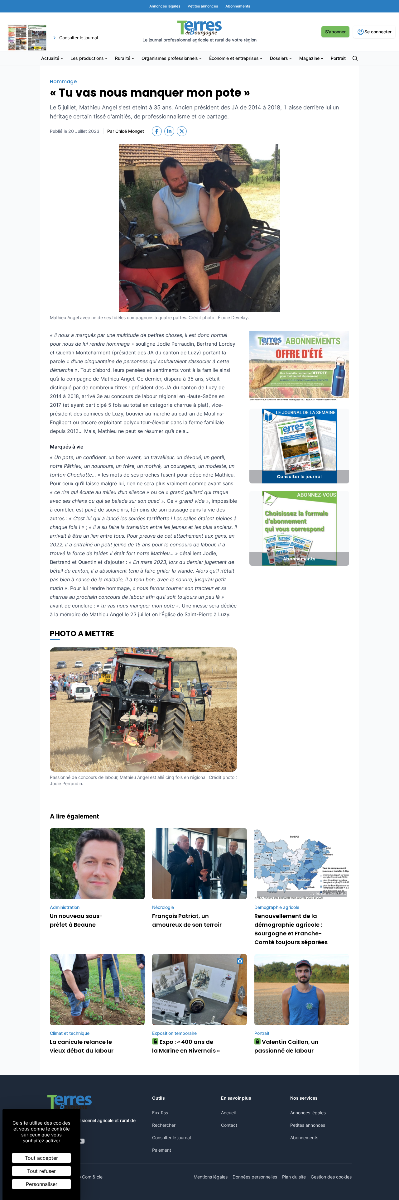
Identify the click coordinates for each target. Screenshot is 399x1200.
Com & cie (92, 1176)
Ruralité (122, 58)
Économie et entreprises (234, 58)
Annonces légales (308, 1112)
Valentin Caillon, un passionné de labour (286, 1046)
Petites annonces (307, 1125)
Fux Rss (160, 1112)
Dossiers (279, 58)
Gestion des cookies (331, 1176)
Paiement (161, 1150)
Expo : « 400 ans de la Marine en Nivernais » (186, 1046)
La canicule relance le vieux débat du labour (81, 1046)
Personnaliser (41, 1184)
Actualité (50, 58)
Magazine (309, 58)
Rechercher (163, 1125)
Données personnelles (255, 1176)
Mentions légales (211, 1176)
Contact (229, 1125)
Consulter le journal (171, 1137)
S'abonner (335, 31)
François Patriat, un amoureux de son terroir (187, 920)
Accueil (228, 1112)
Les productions (87, 58)
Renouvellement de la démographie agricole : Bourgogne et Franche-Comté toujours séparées (291, 929)
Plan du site (294, 1176)
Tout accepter (41, 1158)
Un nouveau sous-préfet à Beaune (76, 920)
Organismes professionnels (170, 58)
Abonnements (304, 1137)
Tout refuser (41, 1171)
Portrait (338, 58)
